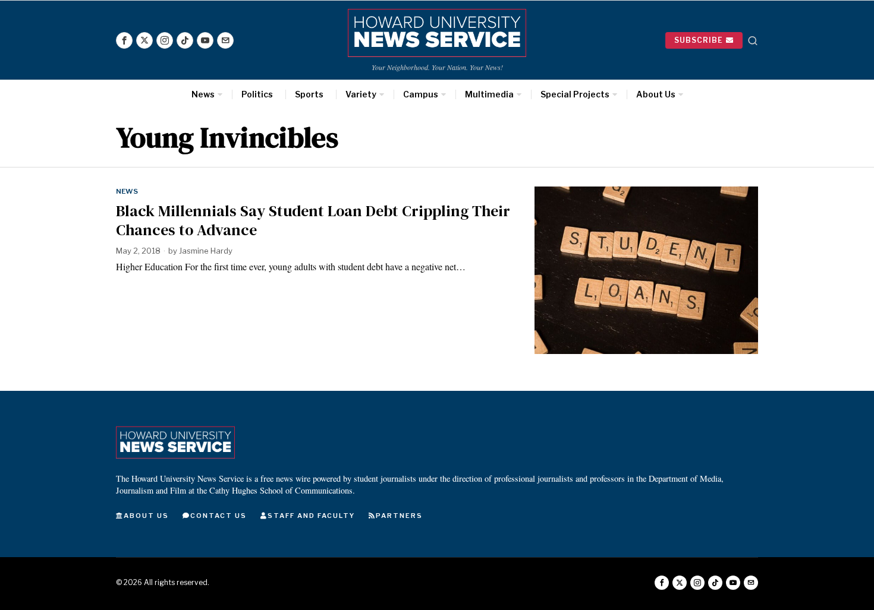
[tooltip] (124, 40)
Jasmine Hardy (205, 250)
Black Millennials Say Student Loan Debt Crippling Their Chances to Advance (313, 220)
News (127, 191)
